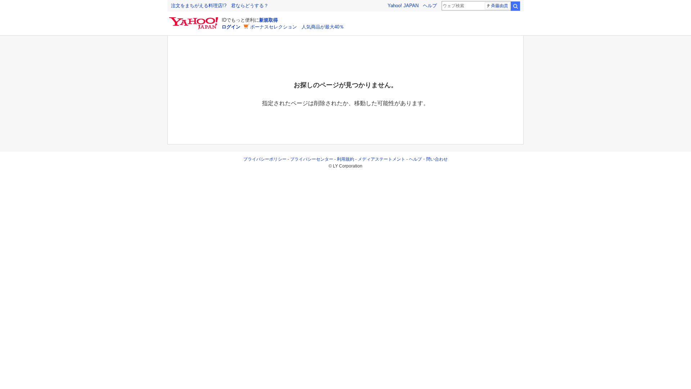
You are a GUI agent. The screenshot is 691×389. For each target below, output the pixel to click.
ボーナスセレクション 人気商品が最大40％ (297, 27)
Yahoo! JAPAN (403, 5)
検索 (515, 6)
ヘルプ (430, 5)
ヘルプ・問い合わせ (428, 159)
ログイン (231, 27)
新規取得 (268, 20)
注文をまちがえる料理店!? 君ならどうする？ (219, 5)
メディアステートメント (381, 159)
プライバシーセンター (311, 159)
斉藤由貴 (499, 5)
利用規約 (345, 159)
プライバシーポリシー (264, 159)
